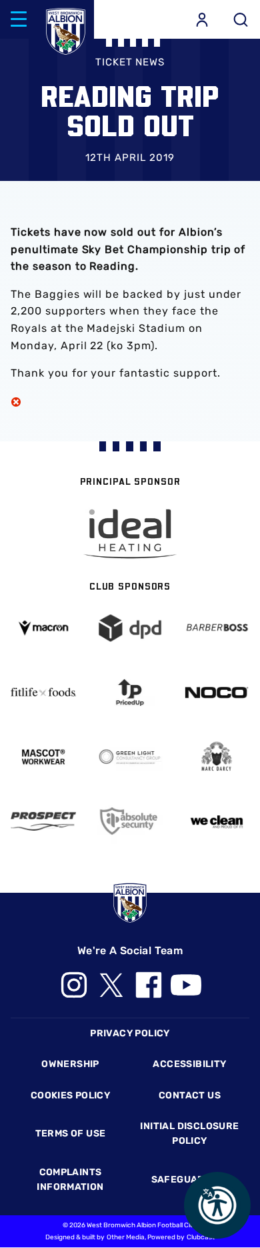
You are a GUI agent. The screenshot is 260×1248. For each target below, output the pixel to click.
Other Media (126, 1237)
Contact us (190, 1095)
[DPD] (130, 628)
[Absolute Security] (130, 821)
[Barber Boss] (216, 628)
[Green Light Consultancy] (130, 757)
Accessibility (189, 1064)
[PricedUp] (130, 692)
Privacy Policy (129, 1033)
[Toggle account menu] (202, 19)
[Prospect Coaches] (43, 821)
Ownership (70, 1064)
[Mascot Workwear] (43, 757)
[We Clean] (216, 821)
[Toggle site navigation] (18, 19)
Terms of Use (70, 1133)
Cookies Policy (70, 1095)
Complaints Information (70, 1180)
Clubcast (201, 1237)
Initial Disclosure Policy (189, 1133)
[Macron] (43, 628)
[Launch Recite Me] (217, 1205)
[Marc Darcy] (216, 757)
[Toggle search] (240, 19)
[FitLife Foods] (43, 692)
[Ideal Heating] (130, 534)
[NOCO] (216, 692)
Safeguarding (190, 1179)
